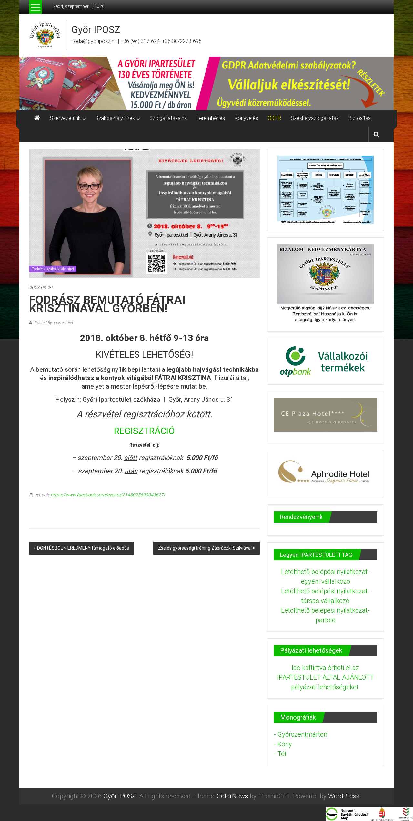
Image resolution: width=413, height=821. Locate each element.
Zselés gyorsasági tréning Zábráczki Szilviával (205, 548)
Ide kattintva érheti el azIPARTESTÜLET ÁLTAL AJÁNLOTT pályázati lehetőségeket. (325, 677)
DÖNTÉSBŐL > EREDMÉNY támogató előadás (83, 548)
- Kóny (283, 744)
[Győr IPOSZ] (206, 83)
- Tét (280, 754)
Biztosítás (359, 118)
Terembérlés (210, 118)
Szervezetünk (65, 118)
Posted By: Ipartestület (53, 322)
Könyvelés (246, 118)
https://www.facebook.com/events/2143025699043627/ (108, 494)
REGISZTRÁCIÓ (144, 431)
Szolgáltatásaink (168, 118)
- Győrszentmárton (300, 734)
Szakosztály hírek (115, 118)
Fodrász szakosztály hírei (53, 269)
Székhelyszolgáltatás (315, 118)
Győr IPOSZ (95, 29)
